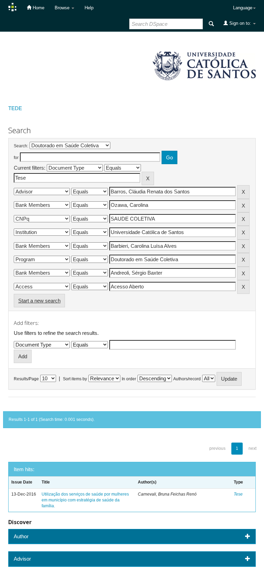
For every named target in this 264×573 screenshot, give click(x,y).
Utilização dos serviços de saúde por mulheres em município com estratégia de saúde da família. (85, 500)
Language (242, 7)
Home (37, 7)
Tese (238, 494)
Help (89, 7)
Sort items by (75, 378)
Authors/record (187, 378)
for (16, 157)
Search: (21, 146)
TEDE (15, 108)
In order (129, 378)
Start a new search (39, 301)
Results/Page (26, 378)
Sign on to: (240, 23)
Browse (63, 7)
